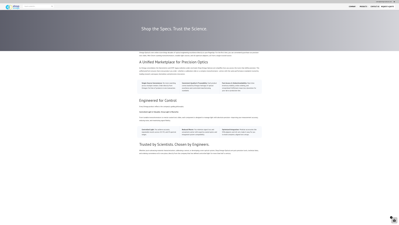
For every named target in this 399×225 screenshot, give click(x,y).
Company (352, 7)
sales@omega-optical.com (384, 1)
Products (363, 7)
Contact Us (375, 7)
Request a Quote (387, 7)
